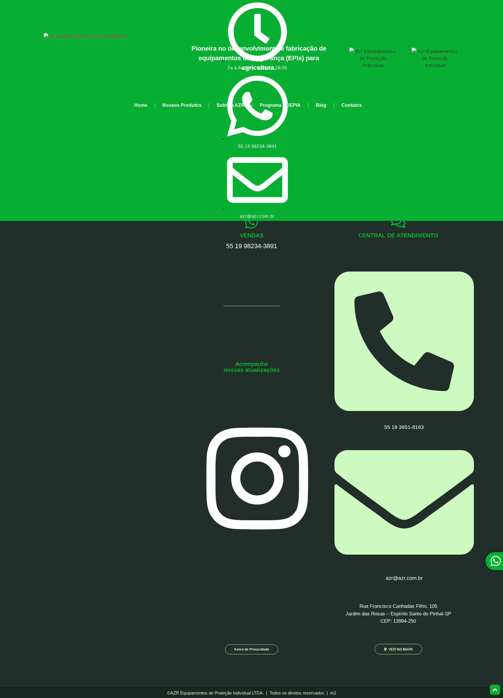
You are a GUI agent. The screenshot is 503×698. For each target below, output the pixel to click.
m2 (333, 692)
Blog (321, 105)
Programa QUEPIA (280, 105)
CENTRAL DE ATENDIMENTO (398, 235)
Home (140, 105)
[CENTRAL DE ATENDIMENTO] (398, 222)
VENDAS (251, 235)
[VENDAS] (251, 222)
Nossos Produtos (181, 105)
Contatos (351, 105)
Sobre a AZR (231, 105)
